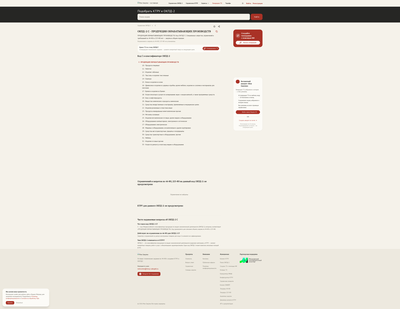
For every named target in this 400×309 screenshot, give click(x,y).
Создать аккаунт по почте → (248, 120)
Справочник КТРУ (192, 3)
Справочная (189, 266)
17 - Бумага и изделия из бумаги (153, 91)
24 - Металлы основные (150, 114)
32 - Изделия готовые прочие (152, 141)
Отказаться (19, 303)
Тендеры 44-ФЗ (225, 289)
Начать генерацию (249, 43)
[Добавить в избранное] (214, 26)
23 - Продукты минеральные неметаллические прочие (161, 111)
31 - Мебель (146, 138)
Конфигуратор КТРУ (226, 277)
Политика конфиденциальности (209, 267)
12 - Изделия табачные (150, 72)
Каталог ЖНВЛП (225, 285)
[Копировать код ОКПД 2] (216, 31)
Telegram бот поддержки (150, 274)
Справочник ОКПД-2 (175, 3)
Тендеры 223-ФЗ (225, 292)
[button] (174, 31)
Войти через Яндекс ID (249, 112)
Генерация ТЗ (217, 3)
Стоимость (188, 259)
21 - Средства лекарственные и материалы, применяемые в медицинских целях (170, 104)
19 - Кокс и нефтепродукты (152, 98)
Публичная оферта (209, 262)
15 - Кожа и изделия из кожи (152, 82)
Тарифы (228, 3)
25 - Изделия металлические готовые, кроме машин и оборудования (166, 118)
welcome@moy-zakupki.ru (148, 269)
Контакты (205, 259)
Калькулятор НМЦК (226, 274)
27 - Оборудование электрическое (154, 124)
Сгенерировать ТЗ (212, 48)
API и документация (226, 304)
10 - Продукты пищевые (150, 65)
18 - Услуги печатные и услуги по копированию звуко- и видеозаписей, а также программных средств (178, 94)
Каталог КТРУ (224, 259)
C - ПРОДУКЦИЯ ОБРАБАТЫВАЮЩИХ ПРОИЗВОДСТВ (159, 62)
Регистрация (257, 3)
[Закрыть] (259, 80)
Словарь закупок (190, 270)
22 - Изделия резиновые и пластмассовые (157, 108)
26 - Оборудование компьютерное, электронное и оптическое (164, 121)
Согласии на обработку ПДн (30, 298)
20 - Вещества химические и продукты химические (160, 101)
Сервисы (204, 3)
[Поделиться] (219, 26)
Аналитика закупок (226, 296)
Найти (256, 17)
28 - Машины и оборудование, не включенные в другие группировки (166, 128)
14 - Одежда (146, 79)
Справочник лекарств (227, 281)
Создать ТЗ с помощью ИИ (228, 266)
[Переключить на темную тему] (243, 3)
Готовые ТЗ (223, 270)
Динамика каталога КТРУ (228, 300)
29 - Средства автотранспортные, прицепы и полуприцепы (163, 131)
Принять (10, 303)
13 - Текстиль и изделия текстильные (155, 75)
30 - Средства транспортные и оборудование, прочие (161, 134)
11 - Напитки (146, 69)
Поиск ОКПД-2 (224, 262)
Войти (248, 3)
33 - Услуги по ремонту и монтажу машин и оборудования (163, 144)
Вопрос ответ (189, 262)
